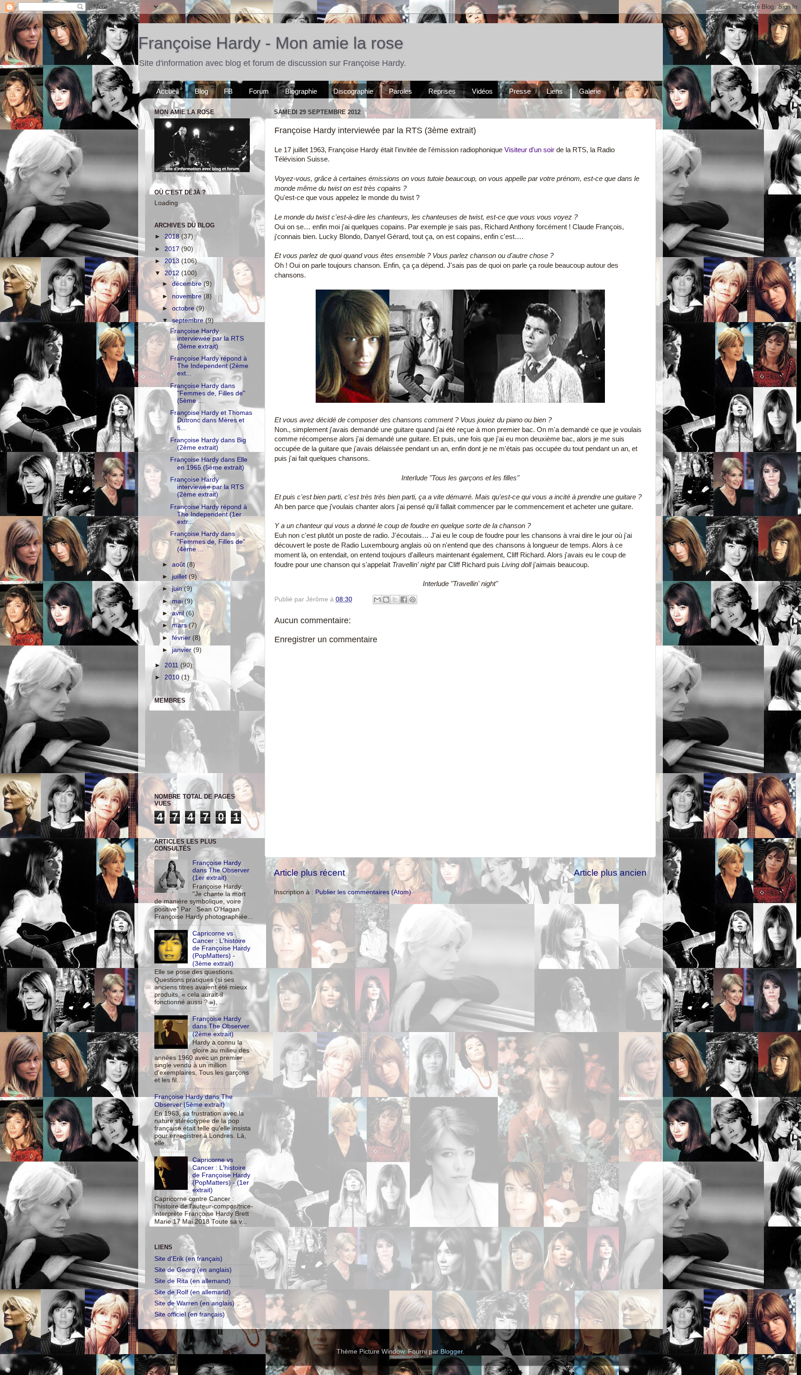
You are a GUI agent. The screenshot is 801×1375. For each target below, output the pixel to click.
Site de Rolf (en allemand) (192, 1292)
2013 (173, 261)
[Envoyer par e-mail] (377, 599)
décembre (187, 283)
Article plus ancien (610, 873)
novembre (187, 296)
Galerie (590, 91)
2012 (173, 273)
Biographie (301, 91)
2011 (172, 665)
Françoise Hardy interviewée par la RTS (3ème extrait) (207, 338)
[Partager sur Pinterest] (412, 599)
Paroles (400, 91)
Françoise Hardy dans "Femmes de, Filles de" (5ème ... (207, 393)
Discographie (353, 91)
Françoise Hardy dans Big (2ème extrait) (208, 444)
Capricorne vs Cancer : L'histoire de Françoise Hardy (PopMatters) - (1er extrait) (221, 1175)
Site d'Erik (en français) (188, 1258)
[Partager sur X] (395, 599)
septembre (188, 320)
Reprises (442, 91)
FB (228, 91)
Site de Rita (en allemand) (192, 1281)
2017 (173, 248)
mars (180, 625)
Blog (201, 91)
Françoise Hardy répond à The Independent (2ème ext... (209, 366)
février (182, 637)
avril (179, 613)
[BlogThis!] (386, 599)
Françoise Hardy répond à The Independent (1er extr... (208, 514)
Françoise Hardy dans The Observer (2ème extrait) (220, 1026)
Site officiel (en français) (189, 1314)
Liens (555, 91)
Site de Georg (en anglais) (193, 1269)
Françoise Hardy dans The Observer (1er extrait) (220, 870)
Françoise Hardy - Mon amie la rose (270, 42)
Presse (520, 91)
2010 (173, 677)
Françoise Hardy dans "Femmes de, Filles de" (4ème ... (207, 541)
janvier (182, 649)
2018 (173, 236)
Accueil (167, 91)
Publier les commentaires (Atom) (363, 892)
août (179, 564)
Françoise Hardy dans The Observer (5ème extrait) (193, 1100)
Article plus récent (309, 873)
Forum (259, 91)
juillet (180, 576)
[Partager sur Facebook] (403, 599)
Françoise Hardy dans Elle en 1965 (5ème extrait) (209, 463)
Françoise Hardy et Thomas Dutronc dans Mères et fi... (211, 420)
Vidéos (482, 91)
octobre (184, 308)
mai (178, 601)
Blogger (451, 1351)
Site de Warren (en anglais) (194, 1303)
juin (178, 588)
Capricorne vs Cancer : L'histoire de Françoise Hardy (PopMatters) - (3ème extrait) (221, 948)
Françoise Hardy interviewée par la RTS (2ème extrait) (207, 487)
